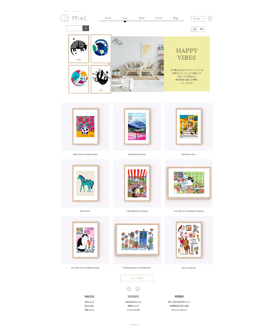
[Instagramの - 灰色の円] (129, 288)
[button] (198, 18)
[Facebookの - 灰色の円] (137, 288)
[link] (210, 18)
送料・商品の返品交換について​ (179, 301)
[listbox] (198, 18)
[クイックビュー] (85, 126)
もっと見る (137, 278)
